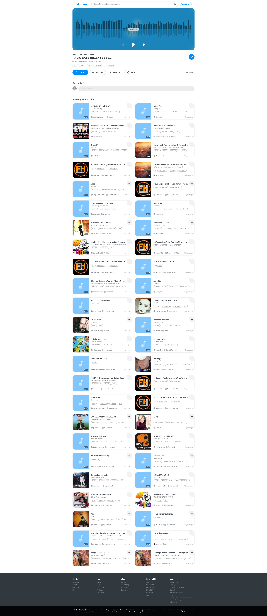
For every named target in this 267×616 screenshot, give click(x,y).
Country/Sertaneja (99, 539)
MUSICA (173, 136)
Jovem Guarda (166, 228)
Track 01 (124, 151)
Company (124, 582)
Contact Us (100, 592)
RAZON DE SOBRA (166, 481)
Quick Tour (100, 587)
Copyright (124, 587)
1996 (120, 403)
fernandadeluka (98, 369)
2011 (123, 189)
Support (99, 582)
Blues (94, 228)
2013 (188, 422)
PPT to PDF (149, 592)
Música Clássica (97, 286)
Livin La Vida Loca (122, 345)
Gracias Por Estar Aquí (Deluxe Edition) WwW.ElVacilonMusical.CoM (110, 131)
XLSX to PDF (150, 595)
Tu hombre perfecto (117, 481)
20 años (163, 539)
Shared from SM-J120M (171, 350)
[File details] (81, 111)
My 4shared (108, 233)
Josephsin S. (160, 156)
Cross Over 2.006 (167, 325)
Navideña (158, 461)
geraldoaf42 (160, 233)
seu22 (95, 563)
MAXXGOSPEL (159, 422)
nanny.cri (159, 292)
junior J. (158, 428)
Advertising (125, 585)
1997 (184, 306)
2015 (100, 325)
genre (94, 151)
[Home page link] (82, 4)
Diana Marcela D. (161, 136)
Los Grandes (96, 384)
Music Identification (176, 592)
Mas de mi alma (104, 481)
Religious (95, 189)
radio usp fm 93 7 (113, 65)
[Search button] (175, 4)
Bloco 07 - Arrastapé (110, 544)
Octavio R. (96, 233)
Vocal (157, 306)
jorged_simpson (98, 195)
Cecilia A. (96, 330)
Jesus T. (96, 389)
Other (90, 65)
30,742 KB (82, 65)
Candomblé (96, 558)
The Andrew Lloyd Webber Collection (172, 306)
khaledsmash (160, 311)
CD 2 (166, 544)
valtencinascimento (99, 117)
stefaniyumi (160, 447)
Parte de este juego (180, 539)
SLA (171, 595)
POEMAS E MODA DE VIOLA (110, 112)
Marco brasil (115, 151)
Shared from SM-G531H (108, 389)
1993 (118, 519)
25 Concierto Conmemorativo (110, 189)
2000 (118, 500)
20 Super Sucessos (106, 442)
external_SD (106, 563)
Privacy (172, 585)
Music (111, 117)
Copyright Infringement (177, 587)
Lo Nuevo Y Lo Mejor (167, 131)
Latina (94, 519)
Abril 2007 (106, 384)
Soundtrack (96, 345)
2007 (168, 345)
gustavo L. (96, 428)
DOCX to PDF (150, 587)
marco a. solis (182, 461)
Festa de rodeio (103, 151)
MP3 (75, 65)
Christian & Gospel (161, 151)
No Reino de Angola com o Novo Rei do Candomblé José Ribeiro (112, 558)
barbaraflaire (97, 292)
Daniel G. (96, 525)
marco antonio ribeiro (100, 65)
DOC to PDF (149, 582)
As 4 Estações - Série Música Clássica (116, 286)
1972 (125, 558)
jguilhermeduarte (99, 408)
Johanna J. (97, 486)
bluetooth (106, 214)
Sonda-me (188, 209)
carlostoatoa (97, 156)
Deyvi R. (158, 544)
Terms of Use (174, 582)
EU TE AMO (168, 442)
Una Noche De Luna (104, 209)
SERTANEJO (95, 112)
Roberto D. (159, 117)
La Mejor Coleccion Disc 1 (106, 500)
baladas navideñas (169, 461)
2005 (175, 228)
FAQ (98, 585)
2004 (112, 345)
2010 (178, 364)
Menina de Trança (185, 228)
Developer (124, 590)
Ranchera (158, 265)
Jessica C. (96, 544)
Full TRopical (103, 248)
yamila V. (96, 214)
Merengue (158, 500)
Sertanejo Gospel (161, 286)
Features (100, 590)
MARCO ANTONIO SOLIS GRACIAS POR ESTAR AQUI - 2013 (110, 175)
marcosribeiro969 (81, 61)
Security (173, 590)
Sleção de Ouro (168, 209)
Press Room (76, 587)
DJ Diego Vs (187, 364)
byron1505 (96, 175)
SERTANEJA (158, 442)
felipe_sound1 (98, 447)
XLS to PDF (149, 590)
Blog (73, 590)
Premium (75, 582)
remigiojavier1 (98, 136)
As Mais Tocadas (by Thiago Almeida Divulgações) (172, 112)
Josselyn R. (97, 505)
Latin (156, 131)
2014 (123, 131)
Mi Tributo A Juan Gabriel (106, 519)
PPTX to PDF (150, 585)
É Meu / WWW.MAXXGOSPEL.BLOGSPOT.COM (176, 422)
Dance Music (159, 364)
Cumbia (94, 248)
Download (109, 292)
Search (74, 585)
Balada (94, 131)
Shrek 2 (106, 345)
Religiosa (158, 209)
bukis (162, 345)
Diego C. (158, 369)
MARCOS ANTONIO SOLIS (182, 481)
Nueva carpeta (171, 272)
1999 (185, 112)
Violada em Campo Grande (116, 539)
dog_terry (159, 272)
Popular (95, 442)
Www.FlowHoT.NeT (98, 168)
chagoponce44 (161, 486)
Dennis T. (96, 253)
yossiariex (159, 466)
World (157, 228)
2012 (114, 209)
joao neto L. (159, 214)
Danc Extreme (170, 364)
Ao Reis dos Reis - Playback (108, 403)
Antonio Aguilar (121, 422)
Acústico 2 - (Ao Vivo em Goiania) (179, 286)
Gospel (157, 112)
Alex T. (158, 330)
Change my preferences (140, 612)
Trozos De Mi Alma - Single (107, 228)
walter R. (159, 350)
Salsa (157, 325)
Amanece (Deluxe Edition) (177, 151)
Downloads (108, 505)
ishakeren (96, 350)
